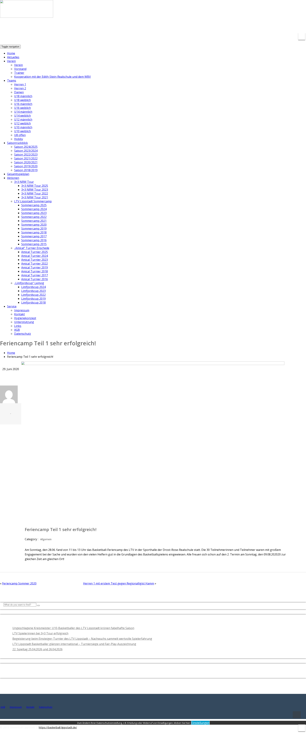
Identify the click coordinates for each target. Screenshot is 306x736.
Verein (11, 61)
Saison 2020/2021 (26, 162)
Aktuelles (13, 57)
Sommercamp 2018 (34, 232)
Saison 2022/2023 (26, 154)
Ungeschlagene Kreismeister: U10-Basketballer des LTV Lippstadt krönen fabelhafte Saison (73, 628)
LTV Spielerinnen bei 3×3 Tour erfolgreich (40, 633)
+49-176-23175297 (290, 26)
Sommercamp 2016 (34, 240)
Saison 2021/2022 (26, 158)
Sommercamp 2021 (34, 221)
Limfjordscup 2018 (33, 302)
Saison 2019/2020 (26, 166)
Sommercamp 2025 (34, 205)
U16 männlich (23, 104)
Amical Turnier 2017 (34, 275)
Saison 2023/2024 (26, 151)
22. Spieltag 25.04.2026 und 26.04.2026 (37, 649)
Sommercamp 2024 (34, 209)
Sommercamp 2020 (34, 225)
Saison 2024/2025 (26, 147)
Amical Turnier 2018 (34, 271)
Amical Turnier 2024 (34, 256)
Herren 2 (20, 88)
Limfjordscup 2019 (33, 299)
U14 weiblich (22, 116)
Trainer (19, 73)
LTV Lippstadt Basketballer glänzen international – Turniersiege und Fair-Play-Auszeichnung (74, 644)
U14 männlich (23, 112)
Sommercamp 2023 (34, 213)
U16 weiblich (22, 108)
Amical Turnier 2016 (34, 279)
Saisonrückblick (17, 143)
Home (11, 53)
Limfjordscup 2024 (33, 287)
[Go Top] (297, 714)
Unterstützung (24, 322)
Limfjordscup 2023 (33, 291)
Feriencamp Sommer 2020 (19, 583)
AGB (17, 330)
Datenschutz (22, 334)
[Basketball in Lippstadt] (26, 14)
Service (11, 306)
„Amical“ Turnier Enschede (31, 248)
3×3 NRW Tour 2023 (34, 190)
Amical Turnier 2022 (34, 264)
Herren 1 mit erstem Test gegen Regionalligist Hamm (118, 583)
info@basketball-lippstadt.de (251, 26)
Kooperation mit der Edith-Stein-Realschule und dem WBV (52, 77)
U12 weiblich (22, 123)
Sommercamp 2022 (34, 217)
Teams (11, 80)
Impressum (21, 310)
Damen (19, 92)
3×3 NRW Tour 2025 (34, 186)
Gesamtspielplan (18, 174)
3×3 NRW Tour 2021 (34, 197)
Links (17, 326)
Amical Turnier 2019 (34, 267)
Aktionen (13, 178)
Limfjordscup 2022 (33, 295)
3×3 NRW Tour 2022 (34, 193)
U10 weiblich (22, 131)
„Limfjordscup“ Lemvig (29, 283)
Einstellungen (200, 723)
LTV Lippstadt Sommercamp (33, 201)
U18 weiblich (22, 100)
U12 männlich (23, 119)
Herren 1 (20, 84)
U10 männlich (23, 127)
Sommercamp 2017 (34, 236)
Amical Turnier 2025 (34, 252)
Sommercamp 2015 (34, 244)
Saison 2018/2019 (26, 170)
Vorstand (20, 69)
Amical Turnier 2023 (34, 260)
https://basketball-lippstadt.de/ (58, 727)
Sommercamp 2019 (34, 228)
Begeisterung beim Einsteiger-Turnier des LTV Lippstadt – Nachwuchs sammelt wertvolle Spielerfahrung (82, 638)
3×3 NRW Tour (24, 182)
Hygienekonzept (25, 318)
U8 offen (20, 135)
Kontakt (19, 314)
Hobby (18, 139)
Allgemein (46, 539)
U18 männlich (23, 96)
